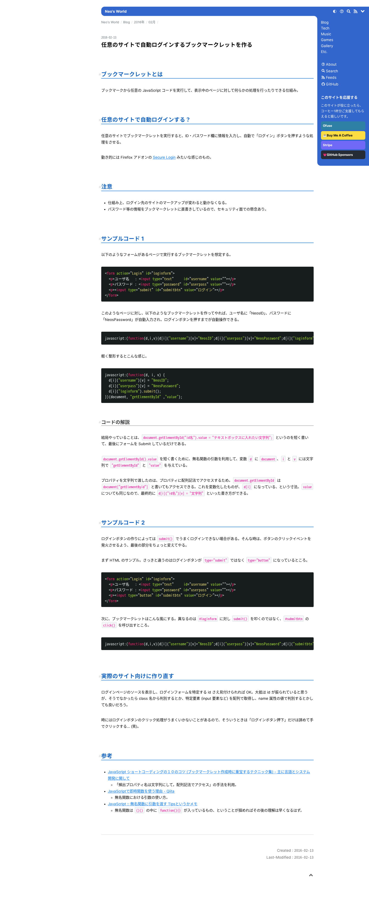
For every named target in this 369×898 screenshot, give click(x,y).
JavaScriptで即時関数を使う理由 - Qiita (141, 791)
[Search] (349, 12)
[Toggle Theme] (335, 12)
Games (327, 40)
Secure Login (164, 157)
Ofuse (327, 126)
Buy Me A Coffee (340, 135)
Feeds (331, 77)
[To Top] (311, 876)
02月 (152, 22)
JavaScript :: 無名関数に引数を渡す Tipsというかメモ (152, 804)
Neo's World (116, 11)
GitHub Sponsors (340, 155)
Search (332, 71)
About (331, 64)
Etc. (324, 52)
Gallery (327, 46)
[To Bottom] (363, 12)
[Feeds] (355, 12)
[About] (341, 12)
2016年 (139, 22)
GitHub (332, 84)
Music (326, 34)
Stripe (327, 145)
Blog (325, 22)
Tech (325, 28)
